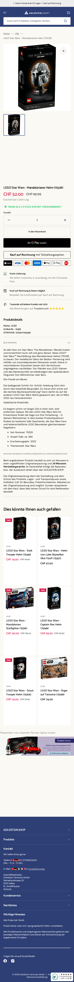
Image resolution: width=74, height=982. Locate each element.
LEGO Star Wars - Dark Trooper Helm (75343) (19, 553)
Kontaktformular (37, 868)
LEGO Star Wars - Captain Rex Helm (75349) (50, 624)
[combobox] (37, 21)
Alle (17, 33)
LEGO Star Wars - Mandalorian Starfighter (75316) (16, 624)
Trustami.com (41, 308)
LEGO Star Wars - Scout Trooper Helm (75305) (20, 692)
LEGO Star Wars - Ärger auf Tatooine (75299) (53, 692)
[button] (5, 12)
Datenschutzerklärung (37, 977)
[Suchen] (66, 21)
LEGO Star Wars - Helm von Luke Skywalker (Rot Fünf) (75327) (53, 555)
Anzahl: (7, 212)
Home (6, 33)
